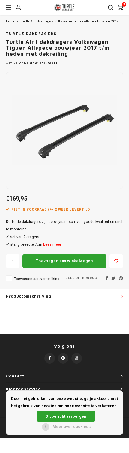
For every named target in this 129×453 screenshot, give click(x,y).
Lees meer (52, 244)
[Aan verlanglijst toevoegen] (116, 261)
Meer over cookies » (72, 426)
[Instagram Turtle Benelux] (63, 358)
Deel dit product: (82, 278)
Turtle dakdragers (31, 33)
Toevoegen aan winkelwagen (64, 261)
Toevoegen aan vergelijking (36, 278)
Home (10, 21)
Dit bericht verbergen (66, 416)
